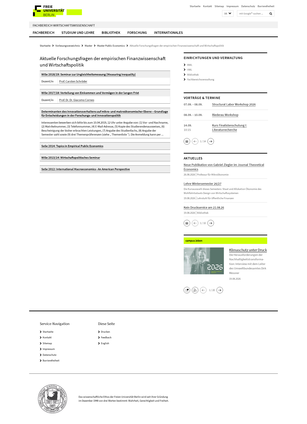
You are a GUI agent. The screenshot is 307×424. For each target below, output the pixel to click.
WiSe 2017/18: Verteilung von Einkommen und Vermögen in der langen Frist (90, 93)
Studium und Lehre (78, 32)
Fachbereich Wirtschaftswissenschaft (64, 25)
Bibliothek (111, 32)
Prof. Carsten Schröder (73, 81)
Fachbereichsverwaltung (200, 79)
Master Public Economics (111, 45)
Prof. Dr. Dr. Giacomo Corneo (76, 100)
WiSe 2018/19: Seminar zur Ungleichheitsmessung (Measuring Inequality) (88, 74)
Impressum (233, 6)
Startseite (195, 6)
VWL (189, 69)
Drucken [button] (105, 331)
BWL (189, 64)
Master (88, 45)
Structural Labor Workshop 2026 (234, 104)
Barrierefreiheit (266, 6)
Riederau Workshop (225, 115)
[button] (227, 13)
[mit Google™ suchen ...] (271, 13)
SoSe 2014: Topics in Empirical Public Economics (72, 146)
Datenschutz (248, 6)
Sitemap (219, 6)
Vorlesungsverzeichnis (67, 45)
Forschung (137, 32)
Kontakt (207, 6)
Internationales (168, 32)
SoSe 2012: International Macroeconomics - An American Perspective (85, 169)
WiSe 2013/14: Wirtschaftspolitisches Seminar (70, 157)
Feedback (106, 337)
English (105, 343)
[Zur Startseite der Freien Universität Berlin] (59, 11)
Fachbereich (43, 32)
